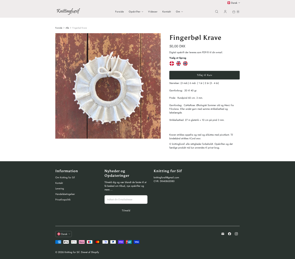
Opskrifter (134, 11)
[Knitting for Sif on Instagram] (236, 234)
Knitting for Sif (72, 252)
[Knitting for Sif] (68, 11)
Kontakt (166, 11)
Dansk (234, 3)
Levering (59, 188)
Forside (119, 11)
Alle (67, 27)
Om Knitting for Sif (65, 177)
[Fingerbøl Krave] (108, 86)
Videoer (152, 11)
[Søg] (216, 11)
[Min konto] (225, 11)
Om (178, 11)
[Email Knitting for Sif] (222, 234)
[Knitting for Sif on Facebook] (229, 234)
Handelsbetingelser (65, 194)
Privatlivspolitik (63, 199)
